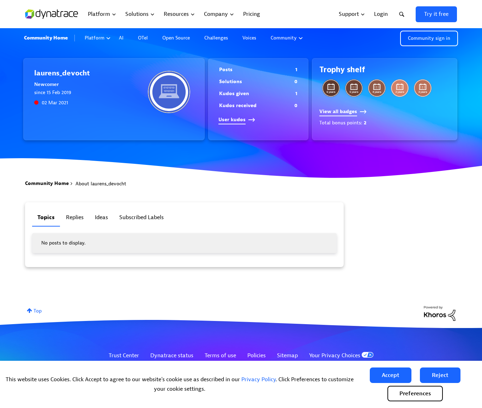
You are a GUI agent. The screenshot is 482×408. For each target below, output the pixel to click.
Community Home (46, 38)
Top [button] (38, 311)
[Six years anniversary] (331, 88)
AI (121, 38)
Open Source (176, 38)
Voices (249, 38)
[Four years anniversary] (377, 88)
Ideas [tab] (101, 217)
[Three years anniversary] (423, 88)
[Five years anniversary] (354, 88)
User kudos (232, 120)
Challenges (216, 38)
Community (284, 38)
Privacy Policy (258, 379)
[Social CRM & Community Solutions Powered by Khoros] (440, 313)
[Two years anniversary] (400, 88)
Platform (94, 38)
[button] (390, 375)
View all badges (338, 112)
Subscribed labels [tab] (141, 217)
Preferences (415, 393)
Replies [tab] (75, 217)
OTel (143, 38)
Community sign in (429, 38)
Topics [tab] (46, 217)
